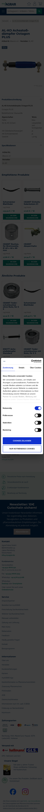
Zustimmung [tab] (8, 368)
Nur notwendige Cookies (22, 449)
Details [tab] (22, 368)
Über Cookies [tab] (35, 368)
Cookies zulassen (22, 441)
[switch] (38, 416)
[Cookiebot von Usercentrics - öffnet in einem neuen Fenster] (31, 361)
